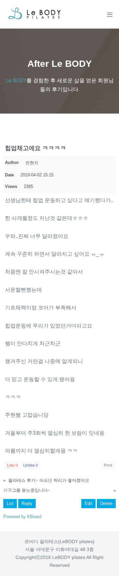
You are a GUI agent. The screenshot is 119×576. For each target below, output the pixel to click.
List (10, 503)
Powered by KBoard (22, 516)
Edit (88, 503)
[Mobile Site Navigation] (109, 14)
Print (108, 465)
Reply (26, 503)
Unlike (30, 465)
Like (12, 465)
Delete (106, 503)
